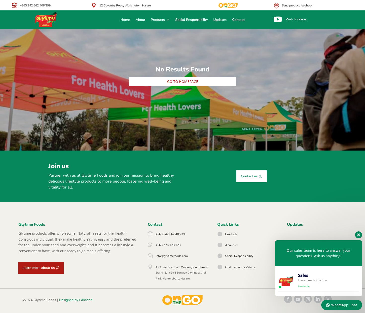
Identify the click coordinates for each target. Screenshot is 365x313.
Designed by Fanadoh (76, 300)
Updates (220, 20)
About (140, 20)
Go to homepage (182, 81)
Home (125, 20)
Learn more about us (39, 267)
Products (158, 20)
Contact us (249, 176)
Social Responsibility (191, 20)
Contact (238, 20)
